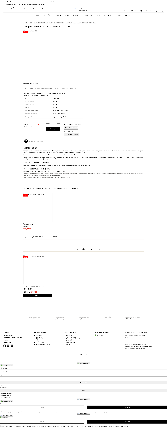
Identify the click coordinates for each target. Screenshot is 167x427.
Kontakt (127, 15)
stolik (126, 335)
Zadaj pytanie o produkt (36, 141)
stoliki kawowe (141, 335)
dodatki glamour (137, 344)
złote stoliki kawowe (130, 342)
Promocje (57, 15)
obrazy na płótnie (129, 340)
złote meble (138, 337)
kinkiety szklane (144, 346)
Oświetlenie (77, 15)
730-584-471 (11, 1)
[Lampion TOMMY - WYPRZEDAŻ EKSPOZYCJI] (37, 269)
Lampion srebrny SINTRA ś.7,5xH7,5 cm (35, 237)
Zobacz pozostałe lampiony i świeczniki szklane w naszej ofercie (50, 88)
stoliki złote (137, 340)
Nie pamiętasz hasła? (5, 393)
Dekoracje (89, 15)
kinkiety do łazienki (129, 337)
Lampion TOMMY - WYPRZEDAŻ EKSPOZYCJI (34, 288)
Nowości (47, 15)
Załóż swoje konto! (5, 397)
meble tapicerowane (130, 348)
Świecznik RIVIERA (29, 224)
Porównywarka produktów (43, 344)
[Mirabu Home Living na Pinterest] (12, 346)
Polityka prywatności (71, 337)
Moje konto (39, 337)
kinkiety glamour (145, 340)
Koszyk (145, 11)
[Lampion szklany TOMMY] (52, 56)
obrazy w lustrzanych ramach (132, 346)
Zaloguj (83, 390)
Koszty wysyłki (70, 341)
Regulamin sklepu (70, 335)
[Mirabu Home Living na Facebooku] (4, 346)
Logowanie (39, 335)
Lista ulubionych (40, 342)
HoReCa (118, 15)
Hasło (1, 376)
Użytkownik (3, 368)
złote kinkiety (145, 337)
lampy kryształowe (140, 348)
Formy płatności (70, 342)
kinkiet (150, 346)
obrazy (137, 342)
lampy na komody (133, 335)
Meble (67, 15)
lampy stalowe (128, 344)
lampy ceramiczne (144, 342)
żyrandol (144, 344)
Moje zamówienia (40, 339)
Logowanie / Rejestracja (131, 11)
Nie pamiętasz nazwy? (6, 395)
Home (38, 15)
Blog (98, 15)
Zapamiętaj (3, 387)
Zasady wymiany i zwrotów (73, 339)
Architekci (108, 15)
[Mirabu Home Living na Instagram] (8, 346)
